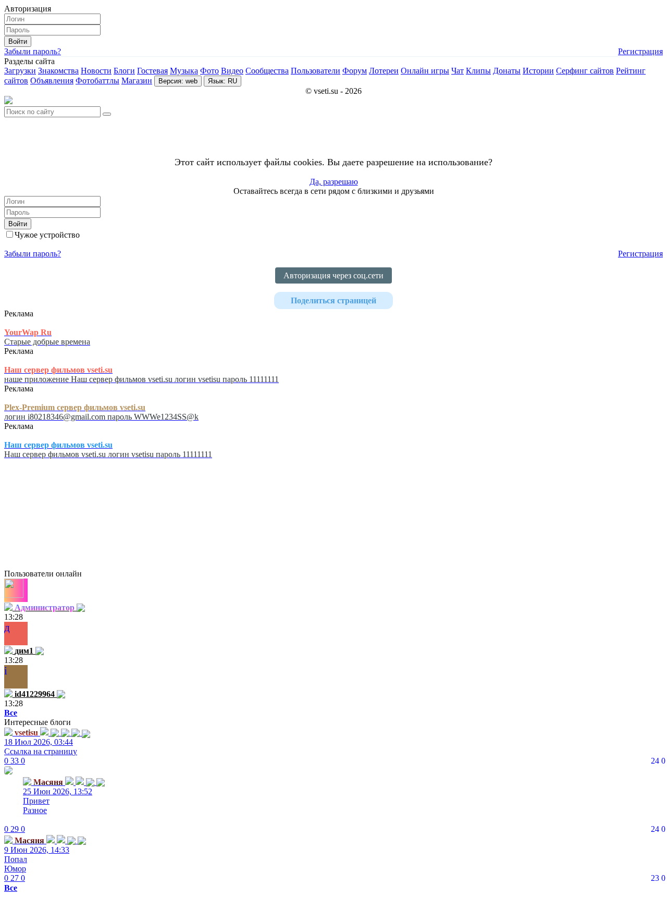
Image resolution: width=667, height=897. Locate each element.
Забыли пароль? (32, 51)
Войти (17, 41)
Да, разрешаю (334, 181)
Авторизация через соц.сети (333, 275)
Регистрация (640, 51)
